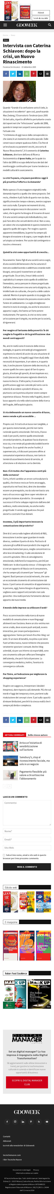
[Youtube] (47, 1122)
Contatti (6, 1136)
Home (5, 35)
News (13, 35)
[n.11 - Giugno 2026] (27, 902)
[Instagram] (15, 1122)
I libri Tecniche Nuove (12, 1159)
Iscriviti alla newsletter (40, 18)
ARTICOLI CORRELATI (14, 735)
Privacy (36, 1170)
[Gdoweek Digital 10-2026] (27, 944)
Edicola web (11, 887)
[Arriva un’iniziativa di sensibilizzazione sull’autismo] (10, 746)
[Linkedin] (23, 1122)
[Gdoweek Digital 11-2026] (25, 16)
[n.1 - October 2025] (14, 994)
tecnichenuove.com (12, 1155)
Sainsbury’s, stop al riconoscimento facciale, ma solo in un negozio (35, 761)
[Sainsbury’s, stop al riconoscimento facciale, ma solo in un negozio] (10, 761)
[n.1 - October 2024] (39, 994)
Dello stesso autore (38, 735)
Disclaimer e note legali (22, 1170)
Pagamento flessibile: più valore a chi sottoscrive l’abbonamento (33, 775)
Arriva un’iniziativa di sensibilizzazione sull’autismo (31, 746)
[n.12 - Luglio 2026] (11, 11)
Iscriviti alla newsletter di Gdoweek (18, 1145)
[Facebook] (7, 1122)
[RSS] (39, 1122)
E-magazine (11, 922)
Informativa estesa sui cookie (27, 1173)
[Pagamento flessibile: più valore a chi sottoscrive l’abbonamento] (10, 775)
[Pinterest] (31, 1122)
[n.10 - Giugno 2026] (43, 902)
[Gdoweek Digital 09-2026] (43, 944)
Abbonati (41, 12)
